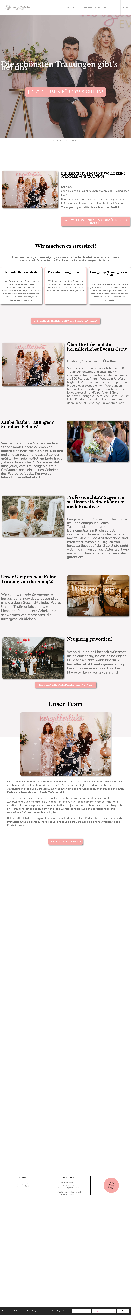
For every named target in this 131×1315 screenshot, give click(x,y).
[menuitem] (67, 7)
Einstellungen (122, 1311)
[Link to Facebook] (20, 1185)
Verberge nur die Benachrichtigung (104, 1311)
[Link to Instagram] (26, 1185)
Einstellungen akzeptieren (81, 1311)
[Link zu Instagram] (126, 7)
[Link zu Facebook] (123, 7)
